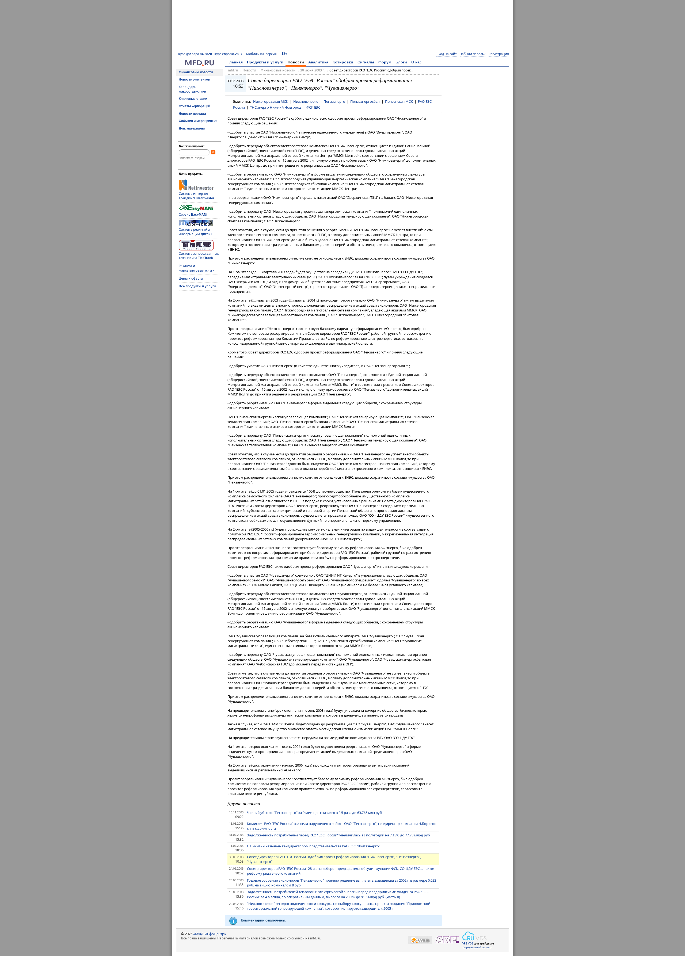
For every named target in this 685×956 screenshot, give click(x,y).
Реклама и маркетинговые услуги (197, 268)
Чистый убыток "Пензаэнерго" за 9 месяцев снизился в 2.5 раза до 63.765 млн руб (314, 812)
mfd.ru (233, 70)
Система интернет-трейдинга (196, 195)
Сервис (193, 214)
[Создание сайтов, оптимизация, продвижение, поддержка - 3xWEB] (420, 940)
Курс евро (228, 54)
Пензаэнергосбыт (365, 101)
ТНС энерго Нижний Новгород (275, 107)
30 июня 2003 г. (312, 70)
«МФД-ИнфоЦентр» (209, 933)
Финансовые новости (196, 72)
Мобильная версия (261, 54)
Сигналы (365, 62)
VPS (464, 943)
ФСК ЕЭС (313, 107)
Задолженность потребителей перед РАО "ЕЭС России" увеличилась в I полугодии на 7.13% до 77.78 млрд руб (338, 835)
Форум (384, 62)
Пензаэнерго (334, 101)
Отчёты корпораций (194, 106)
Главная (235, 62)
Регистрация (499, 54)
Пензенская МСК (399, 101)
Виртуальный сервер (476, 947)
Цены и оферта (191, 278)
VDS (470, 943)
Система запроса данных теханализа (199, 255)
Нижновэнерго (305, 101)
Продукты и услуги (265, 62)
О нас (416, 62)
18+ (284, 54)
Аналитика (318, 62)
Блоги (401, 62)
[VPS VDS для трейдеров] (474, 935)
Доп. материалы (192, 128)
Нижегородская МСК (270, 101)
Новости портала (192, 114)
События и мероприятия (198, 121)
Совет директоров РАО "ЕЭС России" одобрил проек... (371, 70)
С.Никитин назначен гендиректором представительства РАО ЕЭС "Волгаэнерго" (313, 846)
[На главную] (199, 65)
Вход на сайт (446, 54)
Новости (296, 62)
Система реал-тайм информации (195, 231)
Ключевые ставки (193, 99)
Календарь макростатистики (192, 89)
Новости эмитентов (194, 79)
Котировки (343, 62)
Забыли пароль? (472, 54)
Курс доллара (195, 54)
